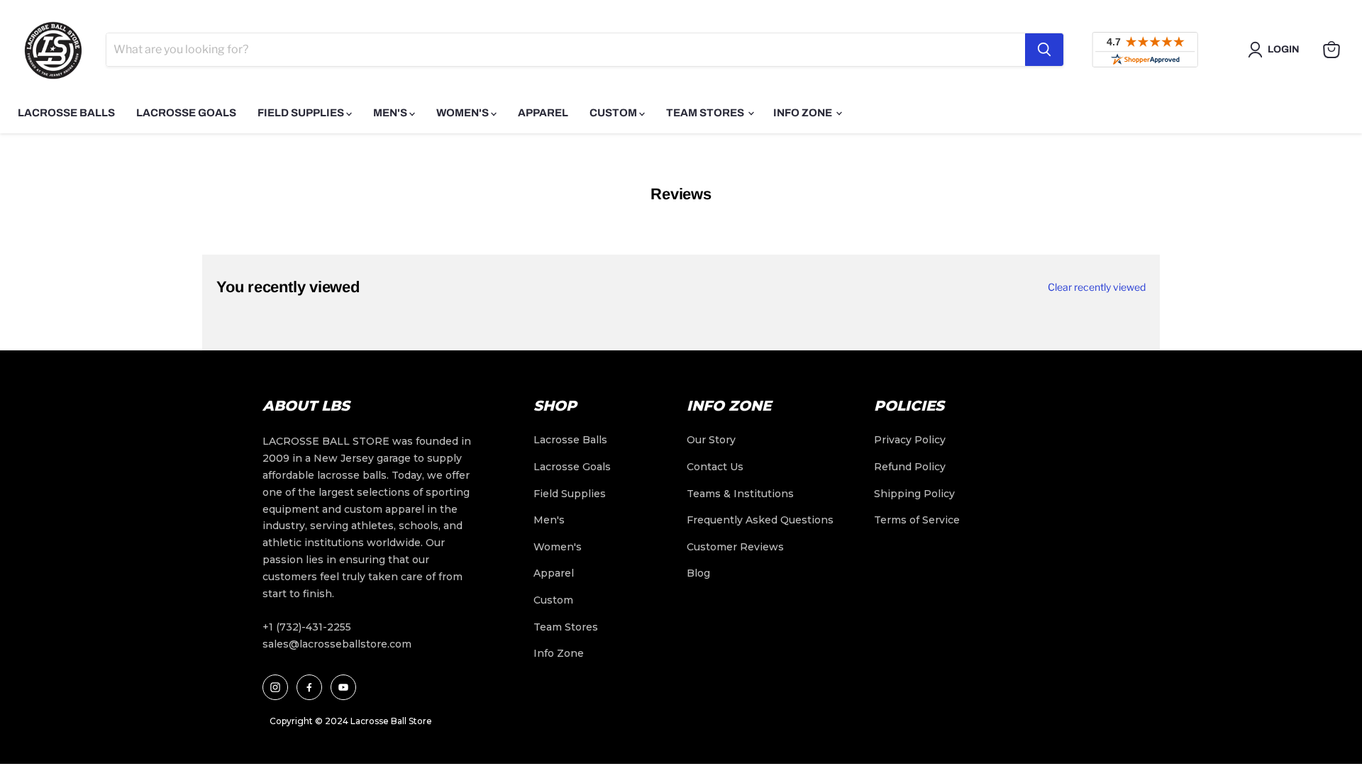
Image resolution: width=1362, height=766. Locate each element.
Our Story (711, 439)
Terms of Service (917, 520)
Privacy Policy (910, 439)
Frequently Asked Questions (760, 520)
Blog (698, 573)
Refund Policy (910, 466)
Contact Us (715, 466)
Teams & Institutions (740, 493)
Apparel (543, 112)
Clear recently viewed (1097, 287)
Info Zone (803, 112)
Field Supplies (302, 112)
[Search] (1044, 49)
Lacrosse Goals (186, 112)
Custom (614, 112)
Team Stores (706, 112)
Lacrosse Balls (66, 112)
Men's (391, 112)
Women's (463, 112)
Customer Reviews (735, 546)
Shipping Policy (914, 493)
